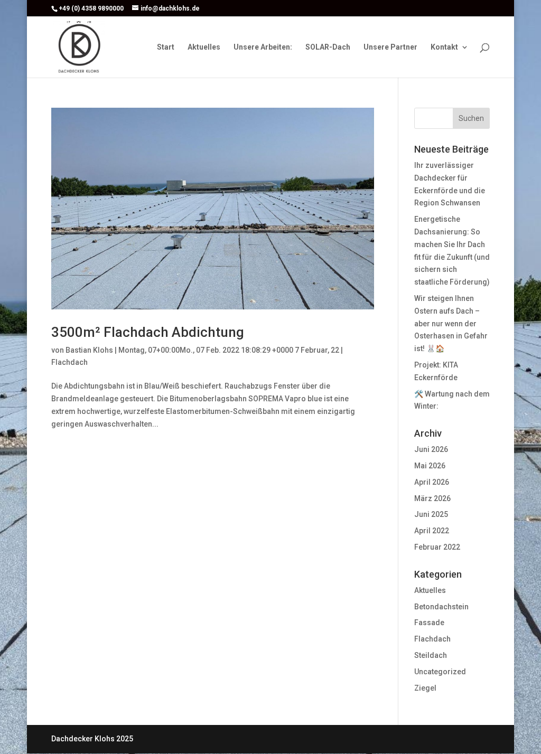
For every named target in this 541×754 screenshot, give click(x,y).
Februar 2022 (437, 547)
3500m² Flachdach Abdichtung (147, 332)
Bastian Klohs (89, 350)
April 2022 (431, 530)
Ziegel (425, 688)
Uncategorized (440, 671)
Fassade (429, 622)
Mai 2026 (429, 465)
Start (165, 47)
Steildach (430, 655)
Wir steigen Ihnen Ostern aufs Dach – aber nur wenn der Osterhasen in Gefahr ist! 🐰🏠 (451, 323)
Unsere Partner (390, 47)
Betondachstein (441, 606)
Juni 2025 (431, 514)
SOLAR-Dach (327, 47)
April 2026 (431, 482)
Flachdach (69, 362)
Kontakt (444, 47)
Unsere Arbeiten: (263, 47)
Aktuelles (204, 47)
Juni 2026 (431, 449)
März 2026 (432, 498)
